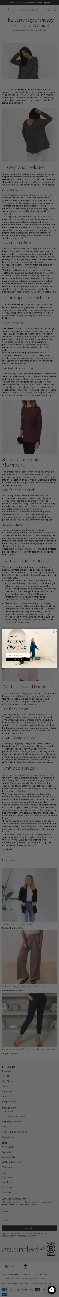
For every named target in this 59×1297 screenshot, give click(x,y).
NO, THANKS (18, 664)
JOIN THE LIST (18, 659)
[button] (52, 1290)
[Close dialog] (54, 631)
